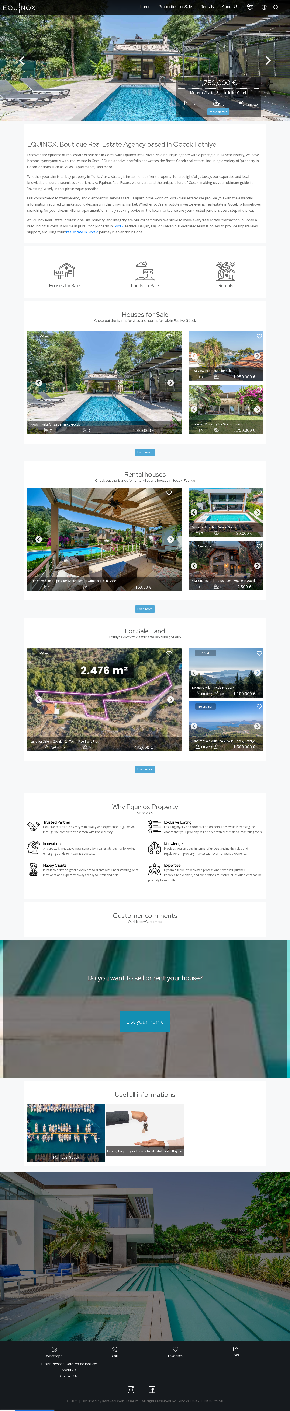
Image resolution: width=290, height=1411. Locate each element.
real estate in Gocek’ (82, 232)
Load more (145, 452)
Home (145, 6)
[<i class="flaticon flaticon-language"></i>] (264, 7)
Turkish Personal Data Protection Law (69, 1364)
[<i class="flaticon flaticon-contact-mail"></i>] (250, 8)
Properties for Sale (175, 6)
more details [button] (218, 112)
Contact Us (68, 1376)
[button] (22, 60)
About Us (230, 6)
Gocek (118, 226)
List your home (145, 1021)
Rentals (207, 6)
